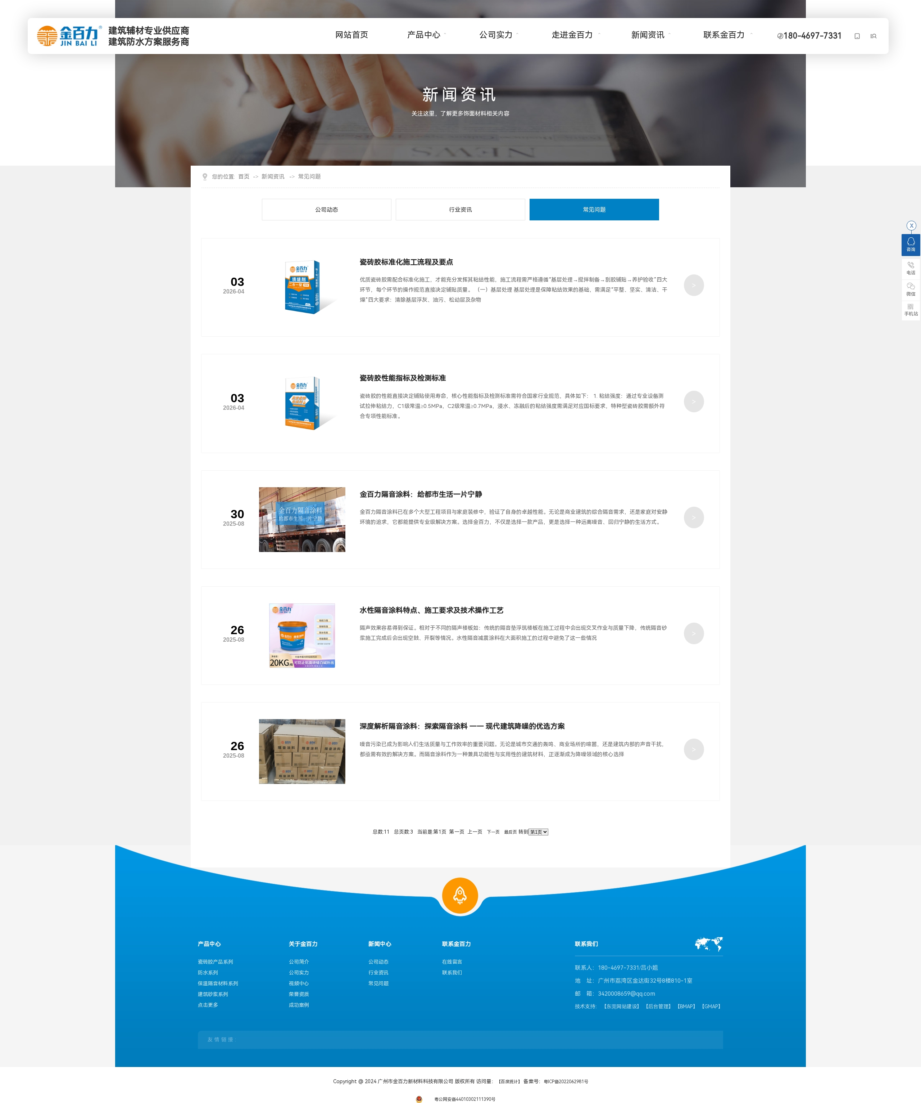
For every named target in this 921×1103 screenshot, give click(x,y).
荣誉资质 (299, 994)
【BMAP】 (686, 1006)
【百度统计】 (509, 1081)
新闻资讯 (647, 35)
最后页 (510, 832)
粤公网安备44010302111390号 (464, 1099)
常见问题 (309, 177)
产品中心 (423, 35)
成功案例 (299, 1005)
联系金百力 (724, 35)
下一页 (493, 832)
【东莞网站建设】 (622, 1006)
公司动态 (326, 209)
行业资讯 (460, 209)
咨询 (911, 249)
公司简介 (299, 962)
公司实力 (496, 35)
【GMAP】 (711, 1006)
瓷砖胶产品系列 (215, 962)
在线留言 (452, 962)
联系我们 (452, 973)
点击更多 (208, 1005)
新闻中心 (379, 944)
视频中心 (299, 983)
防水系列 (208, 973)
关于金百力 (303, 944)
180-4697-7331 (813, 36)
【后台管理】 (658, 1006)
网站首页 (351, 35)
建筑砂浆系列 (213, 994)
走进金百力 (572, 35)
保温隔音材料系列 (218, 983)
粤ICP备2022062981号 (566, 1081)
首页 (244, 177)
